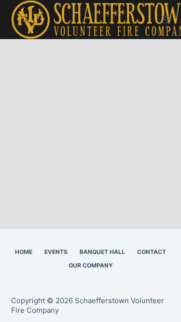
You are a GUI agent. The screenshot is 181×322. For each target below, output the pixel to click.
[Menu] (166, 19)
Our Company (91, 265)
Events (56, 251)
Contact (151, 251)
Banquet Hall (102, 251)
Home (23, 251)
